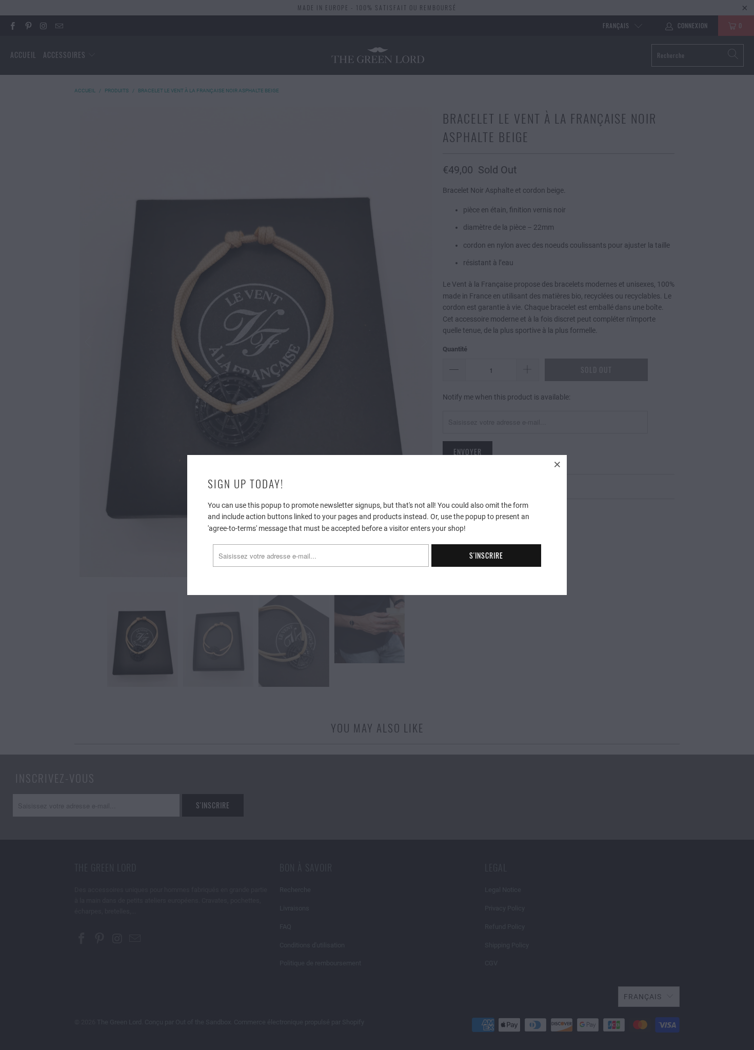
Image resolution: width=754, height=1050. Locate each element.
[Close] (557, 464)
